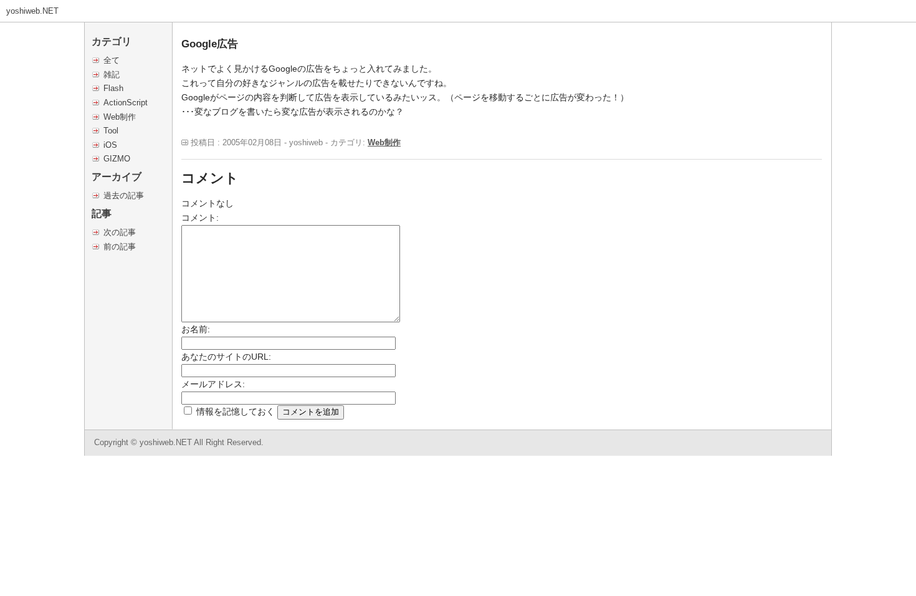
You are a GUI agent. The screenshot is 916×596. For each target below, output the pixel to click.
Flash (113, 88)
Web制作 (119, 117)
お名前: (195, 329)
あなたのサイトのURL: (226, 357)
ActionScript (125, 102)
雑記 (111, 74)
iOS (110, 145)
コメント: (200, 218)
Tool (110, 130)
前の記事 (119, 246)
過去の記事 (123, 195)
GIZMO (116, 158)
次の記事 (119, 232)
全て (111, 60)
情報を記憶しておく (235, 411)
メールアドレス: (213, 384)
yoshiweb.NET (32, 11)
